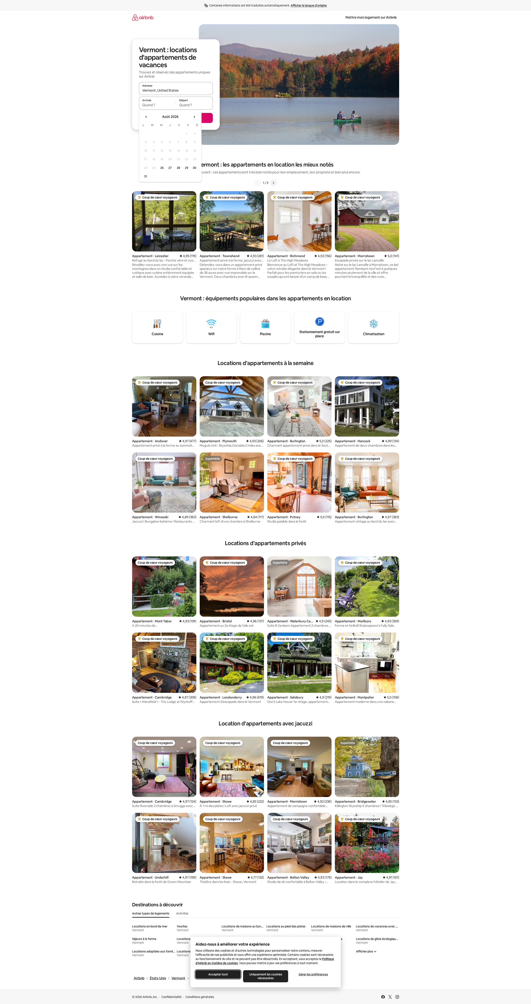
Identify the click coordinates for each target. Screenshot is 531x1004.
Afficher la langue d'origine (309, 5)
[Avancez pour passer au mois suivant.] (194, 117)
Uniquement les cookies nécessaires (265, 976)
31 (145, 176)
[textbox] (157, 104)
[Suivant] (273, 182)
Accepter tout (218, 974)
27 (170, 168)
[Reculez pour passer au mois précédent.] (146, 117)
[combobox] (175, 90)
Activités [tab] (182, 913)
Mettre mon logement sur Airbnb (371, 17)
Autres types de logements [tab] (150, 913)
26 (162, 168)
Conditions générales (199, 997)
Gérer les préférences (313, 974)
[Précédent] (258, 182)
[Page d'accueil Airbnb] (142, 17)
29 (186, 168)
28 (178, 168)
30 (194, 168)
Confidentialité (171, 997)
